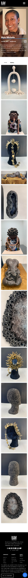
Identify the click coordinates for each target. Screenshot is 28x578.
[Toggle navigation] (24, 3)
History (4, 562)
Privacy (21, 558)
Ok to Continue (7, 575)
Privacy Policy (17, 571)
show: (5, 62)
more (15, 52)
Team (4, 560)
